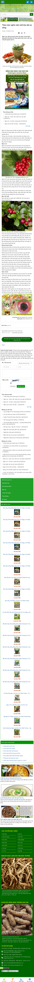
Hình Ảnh (20, 837)
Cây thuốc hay (5, 483)
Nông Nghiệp (21, 839)
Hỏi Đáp (20, 851)
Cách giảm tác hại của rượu (10, 464)
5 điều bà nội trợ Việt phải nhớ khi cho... (11, 778)
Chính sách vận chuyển (9, 748)
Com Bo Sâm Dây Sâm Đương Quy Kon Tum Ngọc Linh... (17, 612)
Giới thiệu (4, 834)
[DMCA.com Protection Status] (5, 968)
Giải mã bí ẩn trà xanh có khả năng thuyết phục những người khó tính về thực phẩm (16, 455)
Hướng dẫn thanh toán (9, 746)
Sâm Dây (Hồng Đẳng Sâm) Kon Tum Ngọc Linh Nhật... (17, 508)
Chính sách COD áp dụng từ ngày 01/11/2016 (14, 760)
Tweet (3, 345)
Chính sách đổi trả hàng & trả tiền (11, 753)
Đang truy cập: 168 (14, 971)
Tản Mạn (4, 848)
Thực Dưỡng (5, 496)
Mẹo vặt (4, 489)
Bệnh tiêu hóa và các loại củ (11, 435)
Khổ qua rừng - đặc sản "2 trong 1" (12, 427)
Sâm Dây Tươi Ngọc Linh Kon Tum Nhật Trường (17, 600)
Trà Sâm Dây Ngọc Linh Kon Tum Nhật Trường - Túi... (17, 693)
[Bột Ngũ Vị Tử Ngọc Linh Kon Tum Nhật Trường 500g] (17, 720)
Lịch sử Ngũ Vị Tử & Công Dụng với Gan (14, 411)
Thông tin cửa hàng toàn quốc (10, 758)
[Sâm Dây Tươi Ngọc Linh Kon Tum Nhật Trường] (17, 604)
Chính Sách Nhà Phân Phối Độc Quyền (13, 755)
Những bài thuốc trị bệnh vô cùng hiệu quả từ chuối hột (17, 450)
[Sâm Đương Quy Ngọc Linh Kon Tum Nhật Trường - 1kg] (17, 732)
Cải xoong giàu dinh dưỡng (10, 420)
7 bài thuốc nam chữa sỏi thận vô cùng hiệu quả (15, 446)
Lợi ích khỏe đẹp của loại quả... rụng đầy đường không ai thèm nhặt (16, 423)
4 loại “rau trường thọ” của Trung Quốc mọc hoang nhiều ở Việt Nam (17, 473)
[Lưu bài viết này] (25, 33)
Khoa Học (4, 842)
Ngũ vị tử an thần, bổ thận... (12, 124)
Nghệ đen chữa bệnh (9, 432)
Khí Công (4, 499)
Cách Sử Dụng (5, 837)
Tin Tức (4, 851)
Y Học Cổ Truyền (6, 493)
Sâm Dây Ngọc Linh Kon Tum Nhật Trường (15, 856)
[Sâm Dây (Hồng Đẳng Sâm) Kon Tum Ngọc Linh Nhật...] (17, 512)
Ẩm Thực (20, 842)
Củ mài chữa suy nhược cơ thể (11, 414)
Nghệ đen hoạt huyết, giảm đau (11, 429)
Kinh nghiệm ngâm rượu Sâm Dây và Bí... (11, 819)
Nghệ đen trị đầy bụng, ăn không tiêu (13, 437)
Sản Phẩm (4, 845)
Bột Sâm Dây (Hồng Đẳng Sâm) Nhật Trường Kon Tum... (17, 624)
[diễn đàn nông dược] (17, 19)
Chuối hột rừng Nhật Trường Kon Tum (14, 902)
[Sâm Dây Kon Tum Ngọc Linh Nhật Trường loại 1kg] (17, 581)
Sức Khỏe (4, 839)
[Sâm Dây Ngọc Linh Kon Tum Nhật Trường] (17, 873)
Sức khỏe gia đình (6, 486)
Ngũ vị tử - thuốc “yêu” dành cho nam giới (15, 116)
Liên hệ (20, 834)
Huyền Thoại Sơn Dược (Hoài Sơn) (12, 417)
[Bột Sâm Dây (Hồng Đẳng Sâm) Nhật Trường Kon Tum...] (17, 628)
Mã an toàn (6, 380)
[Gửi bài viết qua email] (19, 33)
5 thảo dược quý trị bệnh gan (12, 114)
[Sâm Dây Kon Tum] (17, 89)
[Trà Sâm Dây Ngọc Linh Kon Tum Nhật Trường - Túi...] (17, 697)
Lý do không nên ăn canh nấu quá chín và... (12, 798)
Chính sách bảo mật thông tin (10, 751)
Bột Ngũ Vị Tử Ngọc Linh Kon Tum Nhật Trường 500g (17, 716)
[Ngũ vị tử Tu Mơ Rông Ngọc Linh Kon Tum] (17, 709)
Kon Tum (20, 845)
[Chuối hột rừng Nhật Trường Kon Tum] (17, 920)
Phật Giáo (20, 848)
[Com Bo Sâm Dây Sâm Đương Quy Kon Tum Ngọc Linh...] (17, 616)
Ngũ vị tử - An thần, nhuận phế (12, 121)
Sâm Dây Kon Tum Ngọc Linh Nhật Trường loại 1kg (17, 577)
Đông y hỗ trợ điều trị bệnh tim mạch (12, 469)
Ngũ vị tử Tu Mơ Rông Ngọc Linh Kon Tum (17, 705)
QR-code (5, 971)
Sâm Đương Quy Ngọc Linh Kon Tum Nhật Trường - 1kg (17, 728)
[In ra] (22, 33)
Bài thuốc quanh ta (7, 480)
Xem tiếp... (28, 126)
